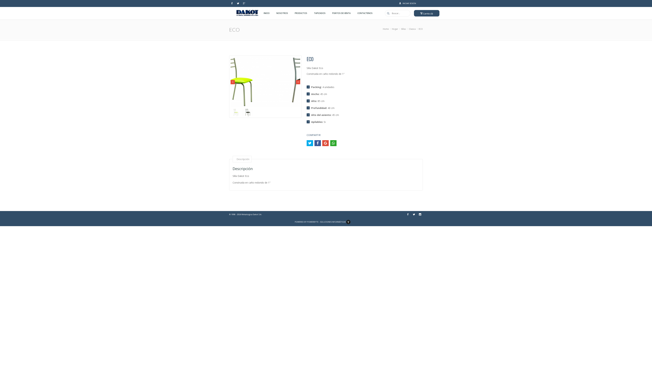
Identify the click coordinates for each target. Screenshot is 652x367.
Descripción (243, 159)
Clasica (412, 29)
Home (386, 29)
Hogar (395, 29)
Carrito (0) (427, 13)
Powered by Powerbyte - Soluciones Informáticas (320, 222)
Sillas (403, 29)
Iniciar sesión (409, 3)
